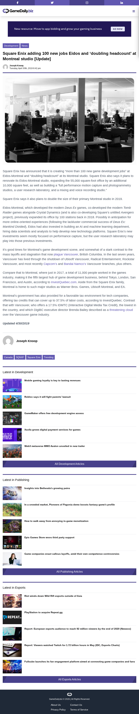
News (25, 45)
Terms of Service (79, 709)
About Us (56, 705)
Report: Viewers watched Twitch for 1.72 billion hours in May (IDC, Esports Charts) (72, 645)
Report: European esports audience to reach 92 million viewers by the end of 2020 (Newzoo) (77, 628)
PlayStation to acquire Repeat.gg (43, 612)
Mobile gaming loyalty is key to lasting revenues (52, 380)
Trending (48, 357)
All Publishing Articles (69, 571)
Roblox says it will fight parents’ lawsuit (47, 396)
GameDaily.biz (56, 699)
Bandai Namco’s (75, 264)
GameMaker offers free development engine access (54, 413)
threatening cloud (121, 310)
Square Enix (34, 357)
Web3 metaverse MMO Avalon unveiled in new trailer (54, 446)
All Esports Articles (69, 679)
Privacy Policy (58, 709)
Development (11, 45)
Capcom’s (50, 264)
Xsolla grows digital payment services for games (52, 429)
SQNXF (20, 357)
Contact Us (76, 705)
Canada (8, 357)
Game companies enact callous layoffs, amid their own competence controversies (71, 553)
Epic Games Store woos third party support (49, 537)
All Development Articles (69, 463)
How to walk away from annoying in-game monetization (56, 521)
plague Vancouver (66, 254)
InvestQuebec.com (63, 282)
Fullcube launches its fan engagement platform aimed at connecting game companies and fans (79, 661)
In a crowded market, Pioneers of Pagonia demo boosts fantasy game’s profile (69, 504)
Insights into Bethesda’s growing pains (47, 488)
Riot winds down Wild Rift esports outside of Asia (53, 596)
